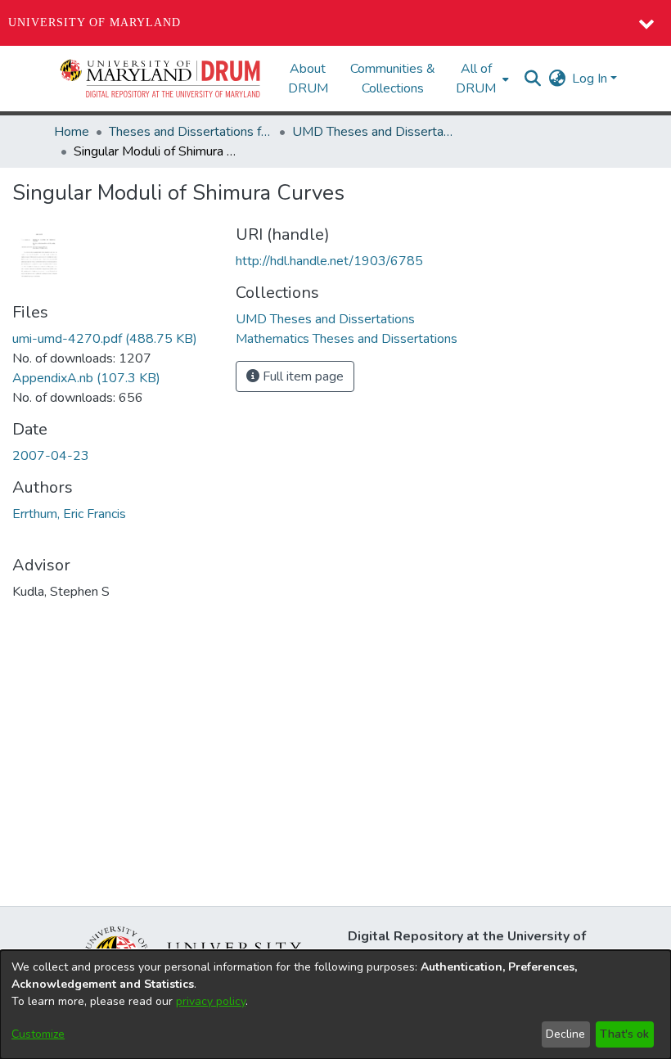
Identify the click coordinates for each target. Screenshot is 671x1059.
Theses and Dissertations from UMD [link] (190, 132)
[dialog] (335, 1004)
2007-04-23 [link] (50, 456)
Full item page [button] (301, 376)
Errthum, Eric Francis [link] (69, 514)
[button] (161, 78)
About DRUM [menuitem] (308, 78)
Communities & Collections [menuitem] (392, 78)
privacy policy (210, 1001)
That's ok (624, 1034)
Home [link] (71, 132)
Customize (38, 1034)
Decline (565, 1034)
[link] (104, 339)
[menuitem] (481, 78)
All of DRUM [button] (476, 78)
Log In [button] (591, 79)
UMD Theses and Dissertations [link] (374, 132)
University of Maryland (94, 22)
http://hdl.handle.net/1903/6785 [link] (329, 261)
